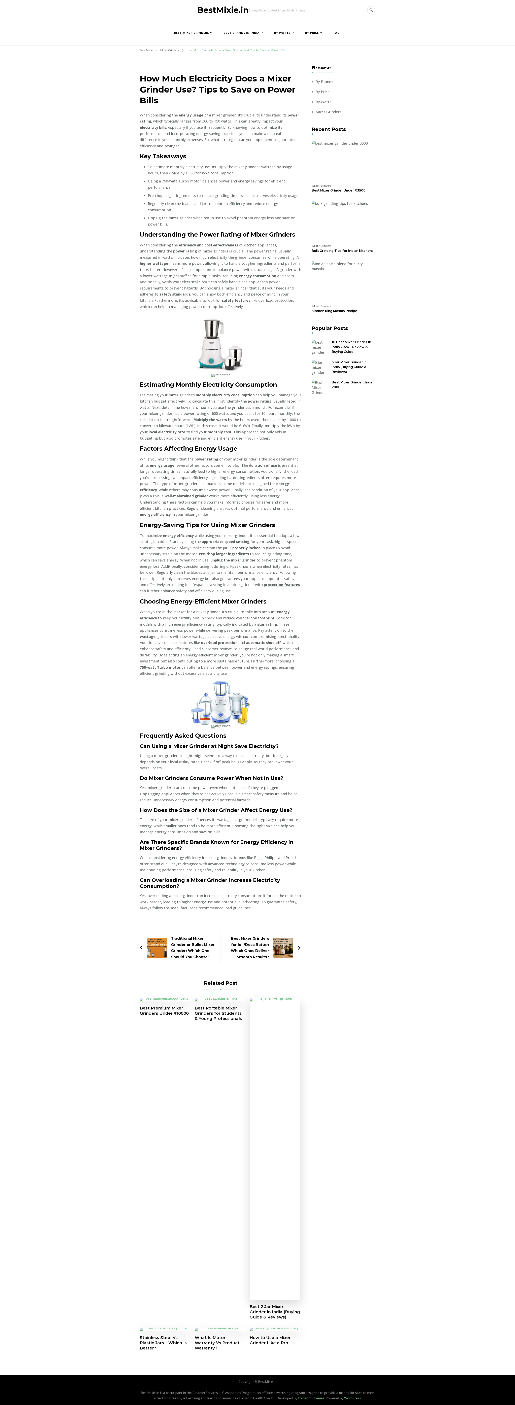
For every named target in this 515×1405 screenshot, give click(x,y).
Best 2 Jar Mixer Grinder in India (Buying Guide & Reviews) (275, 1312)
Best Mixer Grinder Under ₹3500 (339, 190)
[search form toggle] (371, 10)
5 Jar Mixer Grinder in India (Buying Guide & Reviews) (349, 367)
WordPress (352, 1398)
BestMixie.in (223, 10)
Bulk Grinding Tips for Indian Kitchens (343, 251)
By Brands (324, 81)
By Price (312, 33)
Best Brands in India (242, 33)
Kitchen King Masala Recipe (334, 311)
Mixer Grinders (328, 111)
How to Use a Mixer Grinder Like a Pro (270, 1340)
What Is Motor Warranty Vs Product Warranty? (217, 1342)
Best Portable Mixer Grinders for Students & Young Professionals (218, 1013)
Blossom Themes (311, 1398)
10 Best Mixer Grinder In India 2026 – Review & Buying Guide (351, 347)
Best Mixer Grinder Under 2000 (353, 384)
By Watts (282, 33)
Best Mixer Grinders (191, 33)
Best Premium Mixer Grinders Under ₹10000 (164, 1011)
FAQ (337, 33)
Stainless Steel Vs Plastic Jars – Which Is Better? (163, 1342)
